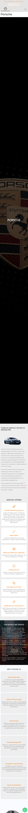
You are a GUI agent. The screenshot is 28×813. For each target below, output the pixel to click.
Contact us (22, 485)
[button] (25, 9)
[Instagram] (12, 5)
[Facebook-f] (10, 5)
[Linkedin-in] (15, 5)
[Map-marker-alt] (18, 5)
